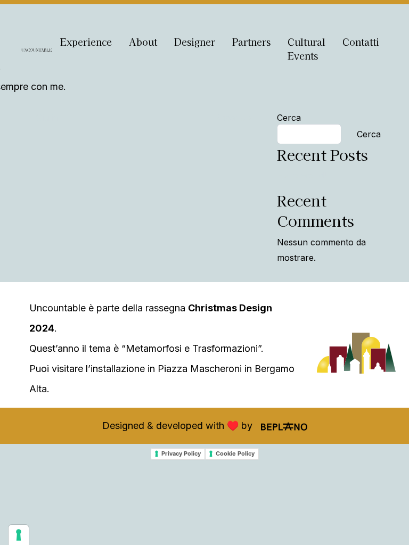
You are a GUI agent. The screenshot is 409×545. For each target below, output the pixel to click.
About (143, 41)
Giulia (45, 117)
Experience (86, 41)
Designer (194, 41)
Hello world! (301, 175)
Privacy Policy (181, 453)
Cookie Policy (235, 453)
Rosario (231, 117)
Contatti (360, 41)
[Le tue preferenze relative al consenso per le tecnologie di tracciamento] (19, 535)
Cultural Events (306, 48)
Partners (251, 41)
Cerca (289, 117)
